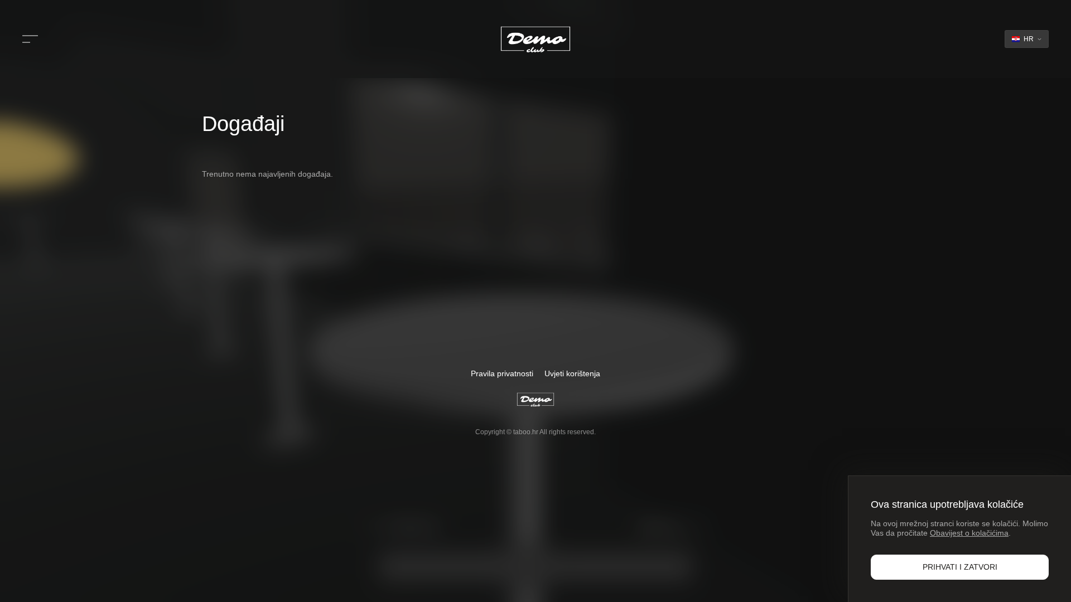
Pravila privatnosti (502, 373)
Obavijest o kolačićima (969, 532)
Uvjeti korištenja (572, 373)
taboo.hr (525, 432)
